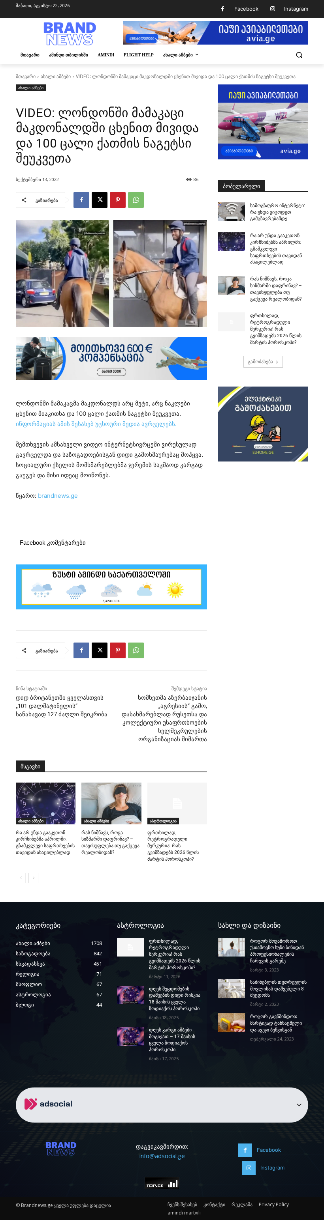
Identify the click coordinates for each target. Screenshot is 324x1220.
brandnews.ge (58, 495)
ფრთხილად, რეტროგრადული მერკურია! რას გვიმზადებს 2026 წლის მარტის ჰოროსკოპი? (173, 846)
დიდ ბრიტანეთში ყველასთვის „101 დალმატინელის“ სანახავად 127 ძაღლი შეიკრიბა (61, 706)
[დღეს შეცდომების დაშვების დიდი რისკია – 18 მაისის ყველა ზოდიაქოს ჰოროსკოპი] (130, 995)
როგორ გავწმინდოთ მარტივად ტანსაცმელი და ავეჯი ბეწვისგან (276, 1023)
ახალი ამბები (56, 76)
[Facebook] (223, 9)
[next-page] (33, 878)
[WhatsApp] (136, 200)
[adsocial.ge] (49, 1118)
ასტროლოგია (163, 821)
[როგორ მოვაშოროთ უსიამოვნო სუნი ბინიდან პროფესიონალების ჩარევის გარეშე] (231, 947)
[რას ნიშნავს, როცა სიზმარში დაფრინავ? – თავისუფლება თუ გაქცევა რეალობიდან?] (111, 803)
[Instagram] (272, 9)
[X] (99, 200)
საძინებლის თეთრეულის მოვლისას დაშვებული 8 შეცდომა (278, 988)
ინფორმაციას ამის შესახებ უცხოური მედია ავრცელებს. (97, 424)
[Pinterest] (118, 200)
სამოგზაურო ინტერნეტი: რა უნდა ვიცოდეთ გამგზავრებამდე (277, 212)
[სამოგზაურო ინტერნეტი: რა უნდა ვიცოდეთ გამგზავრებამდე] (231, 211)
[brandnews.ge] (69, 34)
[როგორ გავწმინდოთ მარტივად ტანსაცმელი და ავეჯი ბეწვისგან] (231, 1022)
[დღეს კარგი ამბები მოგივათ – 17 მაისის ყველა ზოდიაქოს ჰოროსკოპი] (130, 1036)
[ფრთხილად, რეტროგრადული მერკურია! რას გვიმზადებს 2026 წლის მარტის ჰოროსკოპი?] (177, 803)
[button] (299, 55)
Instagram (296, 9)
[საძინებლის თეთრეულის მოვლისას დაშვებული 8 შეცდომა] (231, 988)
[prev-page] (21, 878)
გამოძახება (260, 361)
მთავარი (26, 76)
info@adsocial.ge (162, 1156)
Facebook (246, 9)
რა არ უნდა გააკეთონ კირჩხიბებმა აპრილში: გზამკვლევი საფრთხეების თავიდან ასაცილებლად (276, 249)
